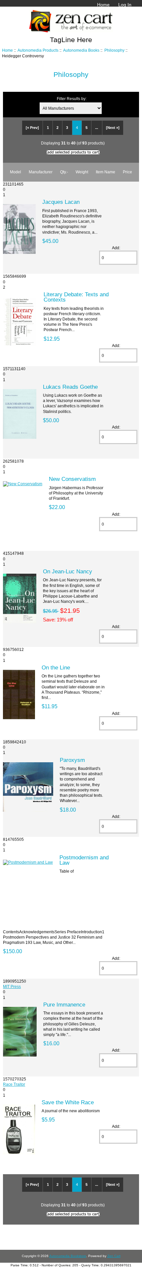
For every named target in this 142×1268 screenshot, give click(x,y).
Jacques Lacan (61, 202)
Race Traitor (14, 1084)
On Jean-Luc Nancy (67, 571)
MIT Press (12, 986)
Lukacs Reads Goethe (70, 386)
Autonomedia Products (38, 50)
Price (127, 172)
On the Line (56, 667)
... (96, 128)
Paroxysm (72, 760)
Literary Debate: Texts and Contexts (76, 297)
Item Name (105, 172)
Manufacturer (41, 172)
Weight (82, 172)
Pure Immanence (64, 1004)
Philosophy (114, 50)
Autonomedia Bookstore (67, 1256)
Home (103, 4)
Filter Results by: (72, 98)
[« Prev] (32, 128)
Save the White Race (68, 1102)
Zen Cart (114, 1256)
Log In (124, 4)
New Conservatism (72, 479)
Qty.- (64, 172)
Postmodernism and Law (84, 860)
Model (15, 172)
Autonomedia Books (81, 50)
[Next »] (113, 128)
